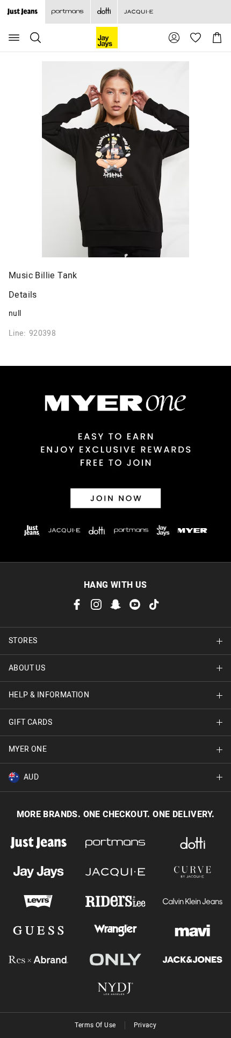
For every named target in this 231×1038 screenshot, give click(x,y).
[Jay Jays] (38, 872)
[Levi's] (38, 901)
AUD (31, 777)
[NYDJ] (115, 988)
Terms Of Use (95, 1025)
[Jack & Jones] (192, 959)
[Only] (115, 959)
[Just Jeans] (38, 843)
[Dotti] (192, 843)
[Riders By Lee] (115, 901)
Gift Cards (30, 722)
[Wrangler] (115, 930)
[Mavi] (192, 930)
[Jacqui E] (138, 12)
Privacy (145, 1025)
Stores (23, 640)
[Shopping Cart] (217, 37)
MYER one (28, 749)
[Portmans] (67, 12)
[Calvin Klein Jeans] (192, 901)
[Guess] (38, 930)
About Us (27, 668)
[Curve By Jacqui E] (192, 872)
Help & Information (49, 695)
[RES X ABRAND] (38, 959)
